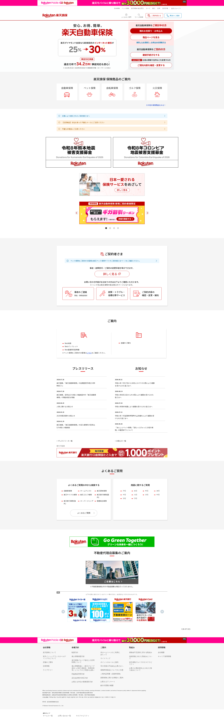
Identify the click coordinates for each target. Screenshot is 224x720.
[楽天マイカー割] (77, 610)
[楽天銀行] (123, 610)
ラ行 (124, 498)
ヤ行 (158, 494)
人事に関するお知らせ (65, 406)
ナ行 (124, 494)
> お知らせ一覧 (120, 441)
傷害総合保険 (102, 501)
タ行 (158, 491)
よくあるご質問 (83, 512)
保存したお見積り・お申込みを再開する (151, 42)
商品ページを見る (151, 37)
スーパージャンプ (86, 501)
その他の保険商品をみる (155, 105)
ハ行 (135, 494)
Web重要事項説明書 (72, 349)
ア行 (124, 491)
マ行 (146, 494)
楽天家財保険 (102, 491)
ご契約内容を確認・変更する (151, 65)
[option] (77, 610)
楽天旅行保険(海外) (70, 502)
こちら (89, 353)
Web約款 (68, 343)
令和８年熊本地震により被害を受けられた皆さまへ (133, 406)
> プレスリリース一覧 (64, 441)
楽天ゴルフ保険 (86, 494)
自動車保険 (68, 491)
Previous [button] (63, 611)
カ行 (135, 491)
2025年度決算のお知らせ (66, 416)
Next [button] (162, 611)
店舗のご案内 (126, 343)
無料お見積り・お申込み (151, 30)
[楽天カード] (145, 610)
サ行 (146, 491)
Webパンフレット (71, 346)
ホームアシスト (86, 491)
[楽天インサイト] (100, 610)
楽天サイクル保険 (70, 494)
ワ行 (135, 498)
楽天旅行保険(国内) (103, 495)
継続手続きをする (151, 54)
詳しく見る (110, 274)
